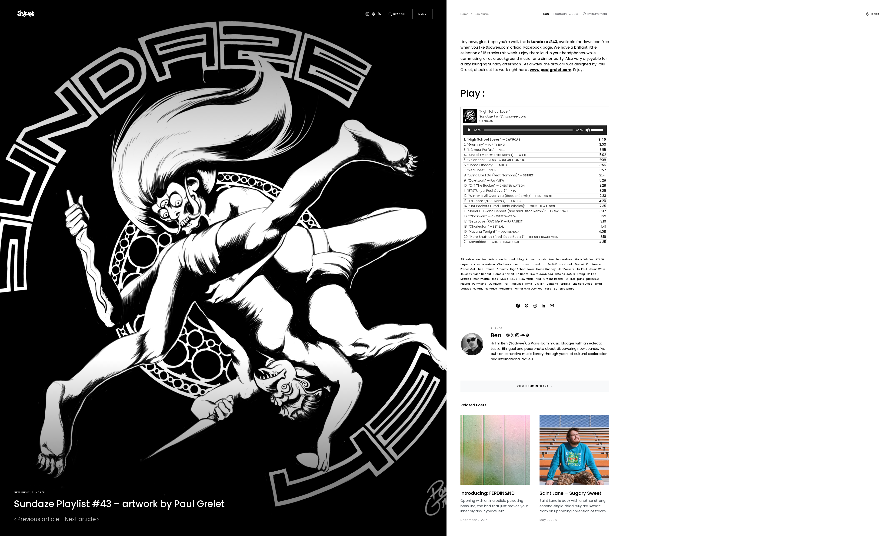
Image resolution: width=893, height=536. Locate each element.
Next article (80, 519)
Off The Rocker (553, 279)
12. (508, 195)
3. (484, 149)
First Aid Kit (582, 264)
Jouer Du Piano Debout (475, 274)
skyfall (599, 284)
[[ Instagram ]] (367, 14)
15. (516, 211)
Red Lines (517, 284)
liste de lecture (565, 274)
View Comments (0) (532, 386)
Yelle (548, 288)
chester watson (484, 264)
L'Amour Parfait (503, 274)
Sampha (552, 284)
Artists (492, 259)
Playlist (465, 284)
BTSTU (600, 259)
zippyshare (567, 288)
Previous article (38, 519)
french (490, 269)
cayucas (466, 264)
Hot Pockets (566, 269)
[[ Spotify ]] (373, 14)
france (596, 264)
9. (484, 180)
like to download (541, 274)
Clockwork (504, 264)
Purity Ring (479, 284)
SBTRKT (565, 284)
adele (470, 259)
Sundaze (38, 492)
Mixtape (465, 279)
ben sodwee (564, 259)
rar (506, 284)
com (516, 264)
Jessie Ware (597, 269)
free (480, 269)
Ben (551, 259)
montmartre (481, 279)
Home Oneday (546, 269)
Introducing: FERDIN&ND (487, 493)
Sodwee (465, 288)
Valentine (505, 288)
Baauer (531, 259)
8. (498, 175)
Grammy (502, 269)
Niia (538, 279)
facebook (566, 264)
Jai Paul (581, 269)
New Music (22, 492)
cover (525, 264)
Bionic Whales (584, 259)
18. (484, 226)
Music (504, 279)
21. (491, 241)
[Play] (469, 130)
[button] (396, 14)
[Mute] (587, 130)
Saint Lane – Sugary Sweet (570, 493)
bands (542, 259)
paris (580, 279)
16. (490, 216)
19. (491, 231)
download (538, 264)
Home (464, 14)
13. (492, 201)
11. (490, 190)
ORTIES (570, 279)
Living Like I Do (586, 274)
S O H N (539, 284)
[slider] (597, 129)
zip (555, 288)
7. (480, 170)
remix (528, 284)
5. (494, 160)
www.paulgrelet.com (550, 69)
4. (495, 154)
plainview (592, 279)
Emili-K (552, 264)
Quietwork (495, 284)
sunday (478, 288)
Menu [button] (422, 14)
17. (493, 221)
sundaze (491, 288)
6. (485, 165)
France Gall (468, 269)
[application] (535, 130)
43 (462, 259)
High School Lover (522, 269)
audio (503, 259)
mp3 (495, 279)
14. (509, 206)
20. (511, 236)
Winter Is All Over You (528, 288)
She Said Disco (582, 284)
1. (492, 139)
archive (481, 259)
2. (484, 144)
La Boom (522, 274)
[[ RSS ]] (379, 14)
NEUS (513, 279)
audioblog (517, 259)
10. (494, 185)
